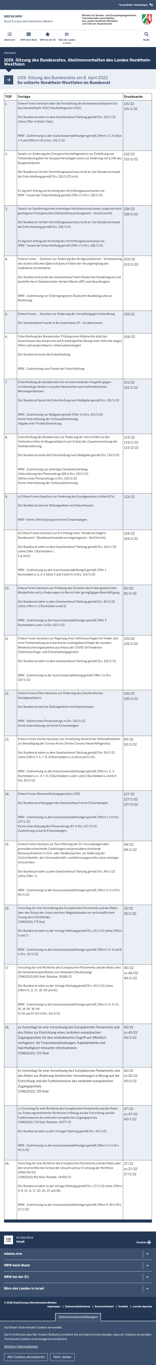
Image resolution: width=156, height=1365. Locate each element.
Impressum (53, 1306)
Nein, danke (62, 1357)
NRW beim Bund (17, 1265)
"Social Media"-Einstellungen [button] (133, 5)
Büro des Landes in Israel (24, 1288)
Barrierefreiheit (104, 1306)
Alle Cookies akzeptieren (25, 1357)
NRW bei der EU (16, 1277)
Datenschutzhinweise (77, 1306)
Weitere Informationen (21, 1347)
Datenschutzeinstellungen (78, 1317)
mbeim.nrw (13, 1254)
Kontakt (123, 1306)
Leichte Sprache (142, 1306)
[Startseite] (117, 19)
